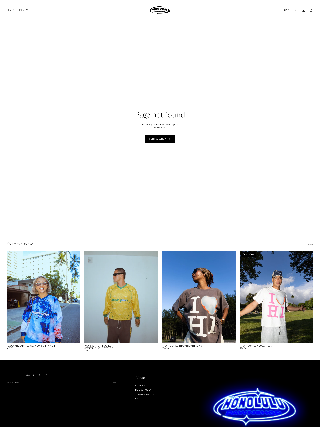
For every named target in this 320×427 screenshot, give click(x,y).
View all (309, 244)
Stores (139, 398)
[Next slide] (75, 297)
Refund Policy (143, 390)
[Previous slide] (12, 297)
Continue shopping (160, 139)
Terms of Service (144, 394)
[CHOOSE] (75, 338)
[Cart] (311, 10)
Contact (140, 385)
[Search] (296, 10)
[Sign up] (114, 382)
